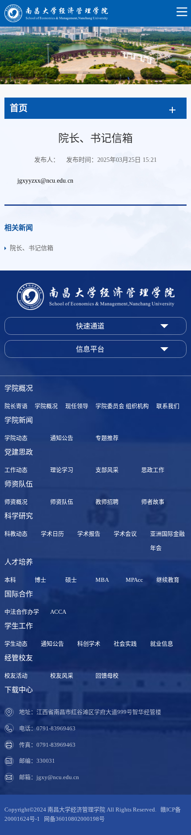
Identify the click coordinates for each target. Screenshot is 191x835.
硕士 (71, 580)
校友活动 (16, 676)
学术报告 (88, 534)
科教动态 (16, 534)
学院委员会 (110, 406)
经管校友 (18, 658)
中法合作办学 (21, 612)
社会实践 (125, 644)
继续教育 (167, 580)
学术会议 (125, 534)
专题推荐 (107, 438)
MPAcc (134, 580)
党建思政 (18, 452)
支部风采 (107, 470)
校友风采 (61, 676)
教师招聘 (107, 502)
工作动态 (16, 470)
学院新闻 (18, 420)
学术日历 (52, 534)
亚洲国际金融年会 (167, 541)
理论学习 (61, 470)
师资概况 (16, 502)
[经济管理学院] (95, 13)
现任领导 (76, 406)
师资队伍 (18, 484)
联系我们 (167, 406)
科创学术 (88, 644)
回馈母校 (107, 676)
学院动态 (16, 438)
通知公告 (61, 438)
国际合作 (18, 594)
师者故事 (152, 502)
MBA (102, 580)
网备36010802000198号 (74, 819)
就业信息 (161, 644)
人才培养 (18, 562)
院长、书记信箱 (31, 248)
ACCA (58, 612)
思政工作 (152, 470)
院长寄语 (16, 406)
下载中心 (18, 690)
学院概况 (18, 388)
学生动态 (16, 644)
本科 (10, 580)
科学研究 (18, 516)
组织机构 (137, 406)
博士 (40, 580)
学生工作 (18, 626)
